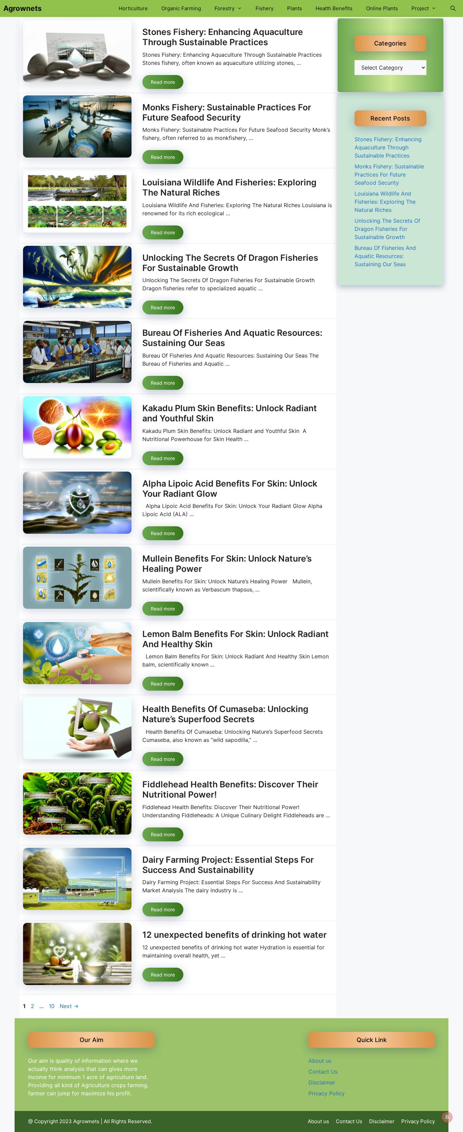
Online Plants (382, 8)
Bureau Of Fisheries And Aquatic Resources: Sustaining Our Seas (385, 256)
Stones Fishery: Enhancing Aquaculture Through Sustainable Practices (222, 37)
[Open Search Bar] (453, 8)
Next (69, 1006)
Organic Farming (181, 8)
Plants (294, 8)
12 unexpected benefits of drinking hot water (234, 935)
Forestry (225, 8)
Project (420, 8)
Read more (163, 82)
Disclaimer (321, 1082)
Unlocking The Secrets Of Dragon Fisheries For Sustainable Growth (230, 263)
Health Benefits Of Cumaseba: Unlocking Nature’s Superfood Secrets (225, 714)
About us (319, 1060)
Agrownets (22, 8)
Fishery (265, 8)
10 (52, 1006)
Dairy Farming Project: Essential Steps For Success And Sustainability (228, 865)
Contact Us (323, 1071)
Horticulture (133, 8)
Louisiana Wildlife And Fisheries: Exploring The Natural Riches (385, 201)
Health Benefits (334, 8)
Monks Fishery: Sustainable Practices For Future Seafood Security (226, 112)
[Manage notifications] (447, 1117)
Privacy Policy (326, 1093)
